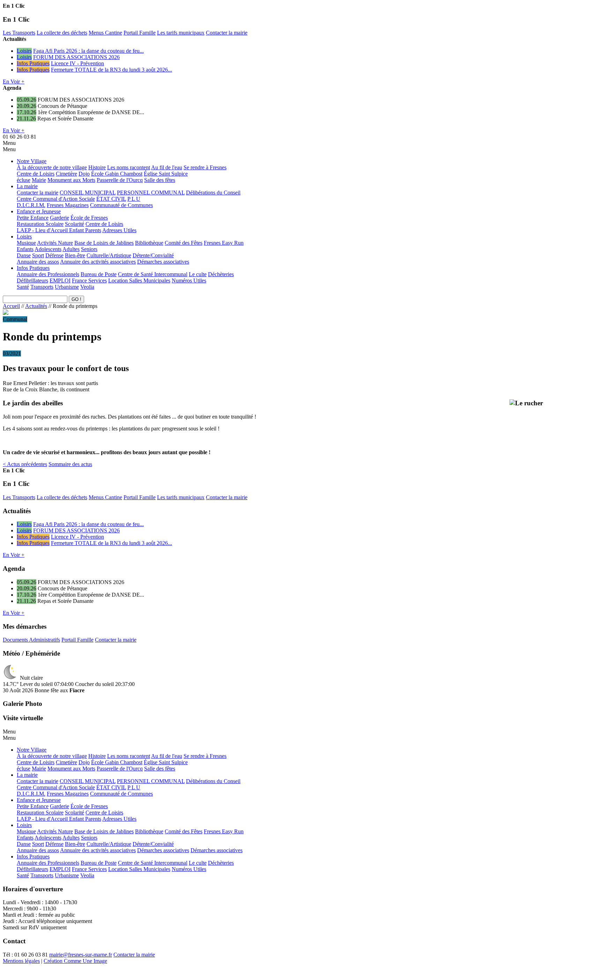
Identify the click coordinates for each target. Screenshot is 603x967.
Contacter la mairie (226, 33)
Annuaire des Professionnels (48, 274)
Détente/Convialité (153, 255)
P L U (133, 199)
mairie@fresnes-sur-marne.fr (80, 955)
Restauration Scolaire (40, 224)
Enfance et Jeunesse (39, 211)
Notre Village (31, 161)
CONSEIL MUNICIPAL (88, 192)
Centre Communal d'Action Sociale (56, 199)
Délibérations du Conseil (213, 192)
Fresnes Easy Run (224, 243)
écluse (23, 180)
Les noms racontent (128, 167)
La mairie (27, 186)
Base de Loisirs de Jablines (104, 243)
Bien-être (75, 255)
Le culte (198, 274)
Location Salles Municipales (139, 280)
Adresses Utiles (119, 230)
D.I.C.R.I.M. (31, 205)
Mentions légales (21, 961)
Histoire (97, 167)
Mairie (39, 180)
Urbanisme (67, 287)
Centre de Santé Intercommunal (152, 274)
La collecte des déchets (62, 33)
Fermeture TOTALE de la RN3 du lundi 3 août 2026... (111, 70)
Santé (23, 287)
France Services (89, 280)
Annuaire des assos (38, 262)
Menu (9, 143)
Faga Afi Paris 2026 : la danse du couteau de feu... (88, 51)
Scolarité (74, 224)
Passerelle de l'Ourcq (120, 180)
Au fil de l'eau (166, 167)
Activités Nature (55, 243)
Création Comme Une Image (75, 961)
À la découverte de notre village (52, 167)
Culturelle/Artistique (109, 255)
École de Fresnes (89, 218)
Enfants (25, 249)
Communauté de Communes (121, 205)
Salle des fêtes (159, 180)
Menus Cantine (105, 33)
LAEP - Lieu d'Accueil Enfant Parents (59, 230)
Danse (24, 255)
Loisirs (24, 51)
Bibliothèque (149, 243)
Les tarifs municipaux (180, 33)
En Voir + (13, 81)
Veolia (87, 287)
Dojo (84, 174)
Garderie (59, 218)
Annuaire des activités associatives (98, 262)
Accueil (11, 306)
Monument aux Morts (71, 180)
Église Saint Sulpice (166, 174)
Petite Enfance (33, 218)
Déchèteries (221, 274)
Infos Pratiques (33, 63)
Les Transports (19, 33)
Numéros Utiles (189, 280)
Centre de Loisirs (35, 174)
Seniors (89, 249)
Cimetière (66, 174)
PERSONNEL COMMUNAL (151, 192)
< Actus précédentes (25, 464)
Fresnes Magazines (68, 205)
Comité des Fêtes (183, 243)
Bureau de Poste (99, 274)
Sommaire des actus (70, 464)
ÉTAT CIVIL (111, 199)
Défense (54, 255)
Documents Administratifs (31, 640)
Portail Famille (140, 33)
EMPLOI (60, 280)
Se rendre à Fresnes (205, 167)
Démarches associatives (163, 262)
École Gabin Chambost (116, 174)
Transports (41, 287)
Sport (38, 255)
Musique (26, 243)
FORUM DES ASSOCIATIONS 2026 (76, 57)
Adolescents (48, 249)
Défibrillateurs (32, 280)
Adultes (71, 249)
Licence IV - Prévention (77, 63)
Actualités (36, 306)
